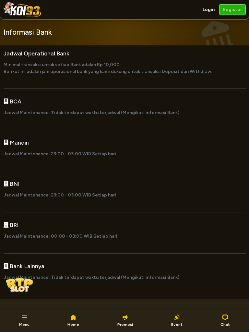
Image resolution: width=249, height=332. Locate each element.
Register (232, 9)
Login (209, 9)
